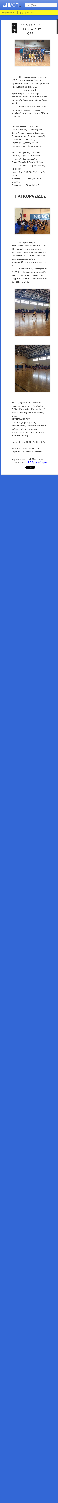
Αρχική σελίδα (26, 12)
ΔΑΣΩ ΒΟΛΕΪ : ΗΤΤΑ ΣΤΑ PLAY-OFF (30, 29)
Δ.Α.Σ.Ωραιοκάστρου (36, 462)
